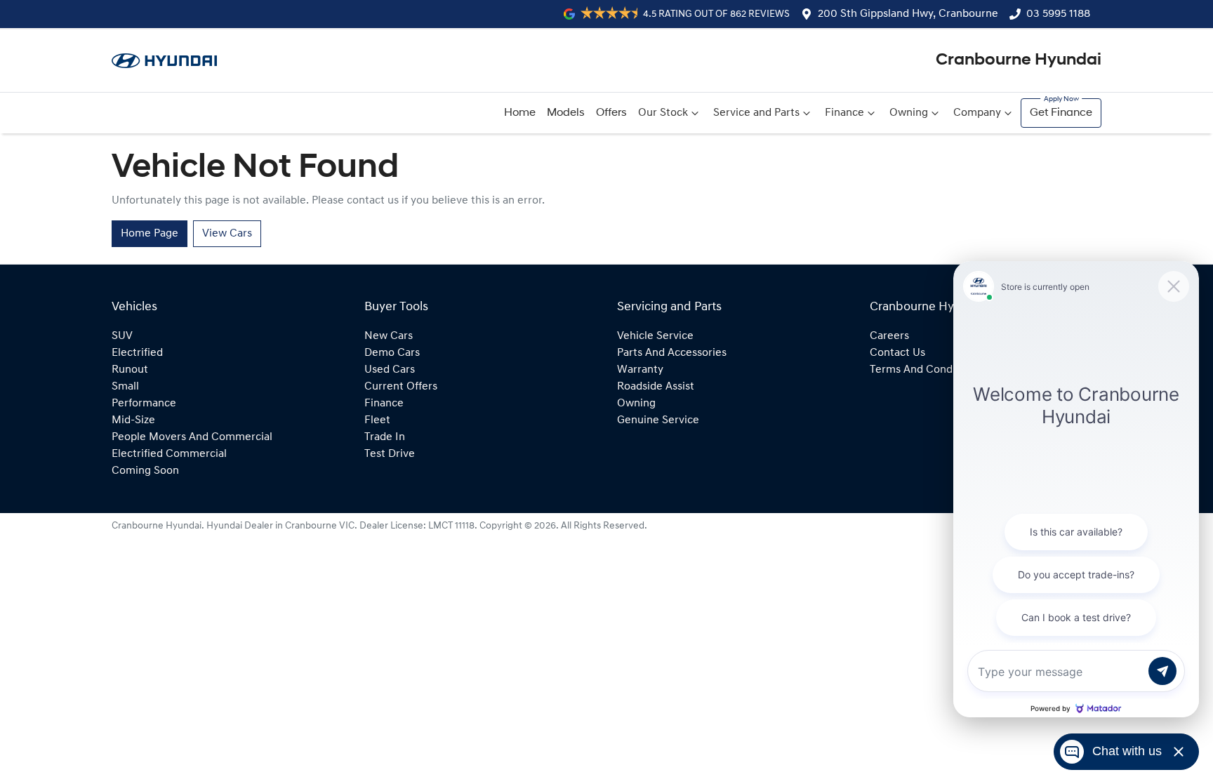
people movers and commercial (192, 437)
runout (130, 370)
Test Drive (389, 454)
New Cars (388, 336)
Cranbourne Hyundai (1018, 60)
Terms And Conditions (925, 370)
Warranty (640, 370)
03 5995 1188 (1058, 14)
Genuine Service (658, 420)
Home (520, 113)
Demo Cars (392, 353)
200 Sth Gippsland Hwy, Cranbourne (908, 14)
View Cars (227, 233)
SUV (122, 336)
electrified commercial (169, 454)
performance (144, 403)
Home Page (149, 233)
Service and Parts (756, 113)
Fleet (377, 420)
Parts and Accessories (672, 353)
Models (566, 113)
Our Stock (663, 113)
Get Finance (1061, 113)
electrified (137, 353)
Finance (844, 113)
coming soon (145, 471)
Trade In (384, 437)
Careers (889, 336)
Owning (908, 113)
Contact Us (897, 353)
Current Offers (400, 386)
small (125, 386)
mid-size (133, 420)
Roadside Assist (655, 386)
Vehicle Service (655, 336)
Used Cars (389, 370)
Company (977, 113)
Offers (611, 113)
